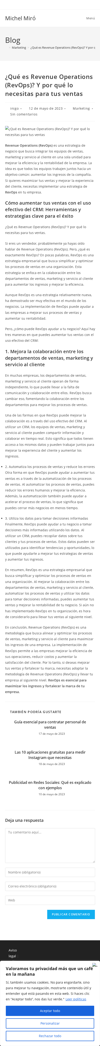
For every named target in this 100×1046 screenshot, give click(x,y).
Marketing (81, 108)
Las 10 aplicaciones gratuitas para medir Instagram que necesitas (50, 755)
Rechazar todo (50, 1036)
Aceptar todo (50, 1011)
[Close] (95, 965)
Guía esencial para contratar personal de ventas (50, 724)
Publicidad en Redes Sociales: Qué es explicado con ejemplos (50, 785)
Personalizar (50, 1023)
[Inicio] (6, 47)
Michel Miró (20, 18)
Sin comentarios (23, 114)
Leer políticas (76, 999)
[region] (50, 1003)
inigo (14, 108)
